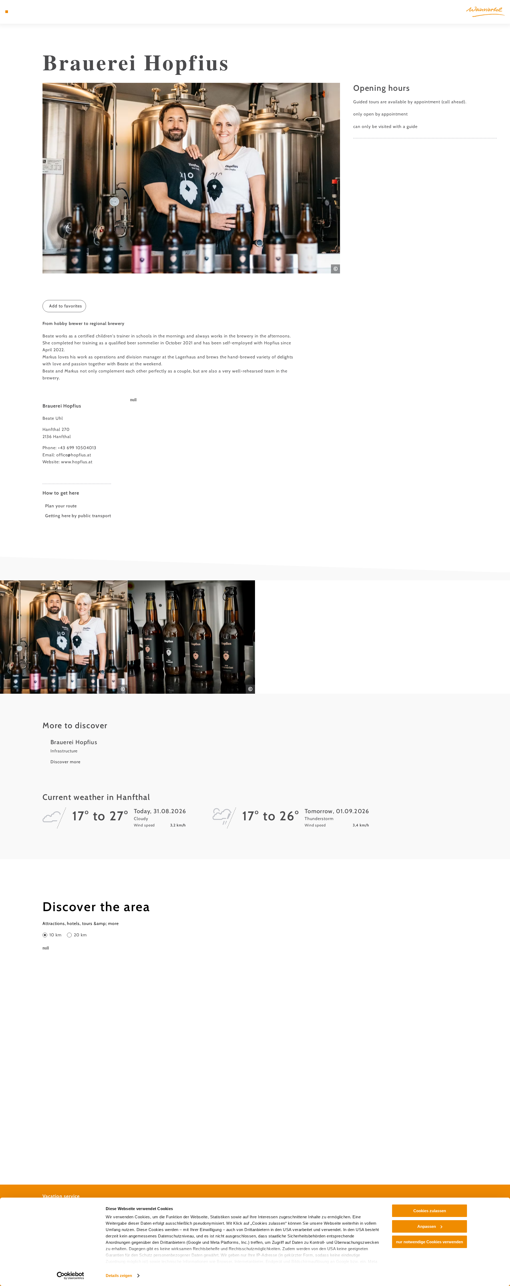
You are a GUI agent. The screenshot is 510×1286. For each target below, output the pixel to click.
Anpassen (426, 1226)
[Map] (21, 11)
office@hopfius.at (73, 454)
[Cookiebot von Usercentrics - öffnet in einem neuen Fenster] (70, 1276)
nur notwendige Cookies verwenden (429, 1242)
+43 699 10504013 (77, 447)
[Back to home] (485, 12)
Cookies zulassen (429, 1210)
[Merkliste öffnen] (29, 11)
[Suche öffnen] (37, 11)
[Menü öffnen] (6, 11)
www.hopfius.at (76, 461)
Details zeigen (119, 1275)
